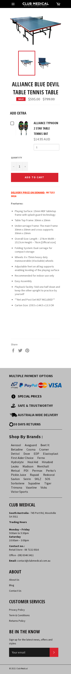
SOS (47, 479)
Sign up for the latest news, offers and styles (30, 641)
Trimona (16, 487)
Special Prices (30, 396)
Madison (28, 466)
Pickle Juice (18, 475)
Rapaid (34, 475)
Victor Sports (19, 492)
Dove (26, 453)
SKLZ (38, 479)
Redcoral (49, 475)
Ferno (41, 458)
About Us (14, 579)
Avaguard (31, 445)
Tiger (47, 483)
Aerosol (16, 445)
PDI (26, 470)
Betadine (17, 449)
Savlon (15, 479)
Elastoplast (50, 453)
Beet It (45, 445)
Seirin (27, 479)
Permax (37, 470)
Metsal (15, 470)
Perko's (51, 470)
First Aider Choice (22, 458)
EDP (36, 453)
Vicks (44, 487)
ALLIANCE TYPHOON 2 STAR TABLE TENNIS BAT (46, 128)
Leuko (15, 466)
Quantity (16, 157)
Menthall (43, 466)
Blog (11, 585)
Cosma (31, 449)
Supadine (34, 483)
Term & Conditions (19, 615)
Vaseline (31, 487)
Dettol (15, 453)
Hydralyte (17, 462)
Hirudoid (47, 462)
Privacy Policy (17, 609)
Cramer (44, 449)
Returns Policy (17, 620)
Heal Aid (32, 462)
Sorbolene (17, 483)
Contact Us (15, 590)
